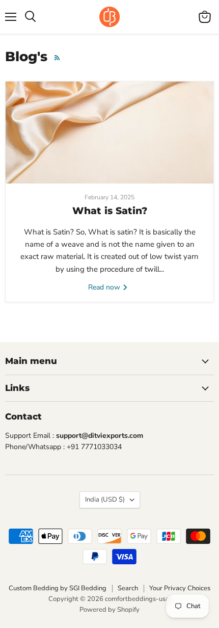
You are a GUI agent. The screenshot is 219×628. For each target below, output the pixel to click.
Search (128, 588)
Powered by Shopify (109, 609)
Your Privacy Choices (179, 588)
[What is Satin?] (109, 133)
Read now (105, 287)
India (105, 499)
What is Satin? (109, 211)
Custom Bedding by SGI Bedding (57, 588)
